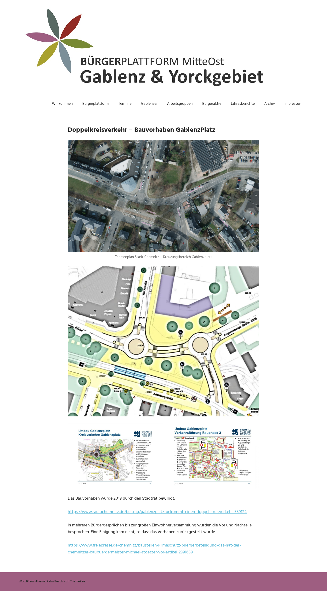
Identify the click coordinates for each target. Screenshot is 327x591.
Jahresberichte (243, 104)
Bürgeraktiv (211, 104)
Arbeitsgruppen (180, 104)
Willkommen (62, 104)
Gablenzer (149, 104)
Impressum (293, 104)
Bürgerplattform (95, 104)
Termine (124, 104)
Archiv (269, 104)
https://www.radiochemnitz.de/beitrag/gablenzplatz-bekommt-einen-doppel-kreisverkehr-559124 (157, 511)
